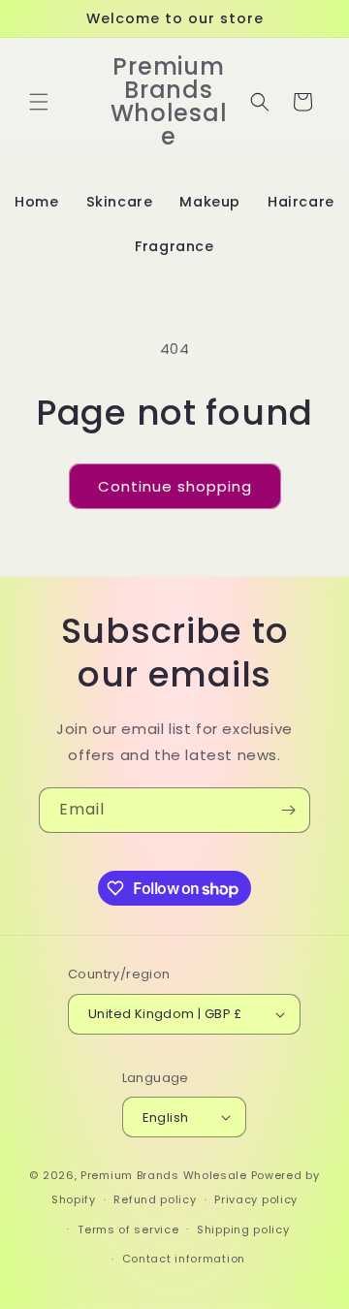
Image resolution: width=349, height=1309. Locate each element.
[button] (38, 101)
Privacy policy (256, 1199)
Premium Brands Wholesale (163, 1175)
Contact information (183, 1258)
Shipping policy (243, 1229)
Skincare (119, 201)
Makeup (209, 201)
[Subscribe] (288, 810)
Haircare (301, 201)
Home (36, 201)
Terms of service (128, 1229)
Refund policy (154, 1199)
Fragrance (174, 246)
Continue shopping (175, 486)
